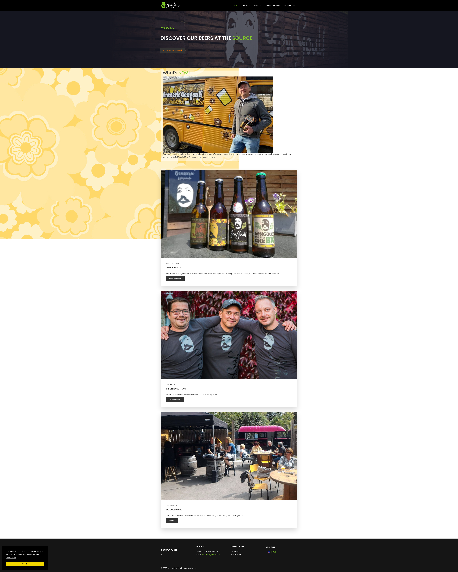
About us (258, 5)
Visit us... (172, 520)
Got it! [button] (24, 564)
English (273, 552)
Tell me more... (175, 399)
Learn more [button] (11, 558)
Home (236, 5)
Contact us (289, 5)
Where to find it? (273, 5)
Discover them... (175, 279)
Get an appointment (171, 50)
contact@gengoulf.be (211, 554)
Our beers (246, 5)
